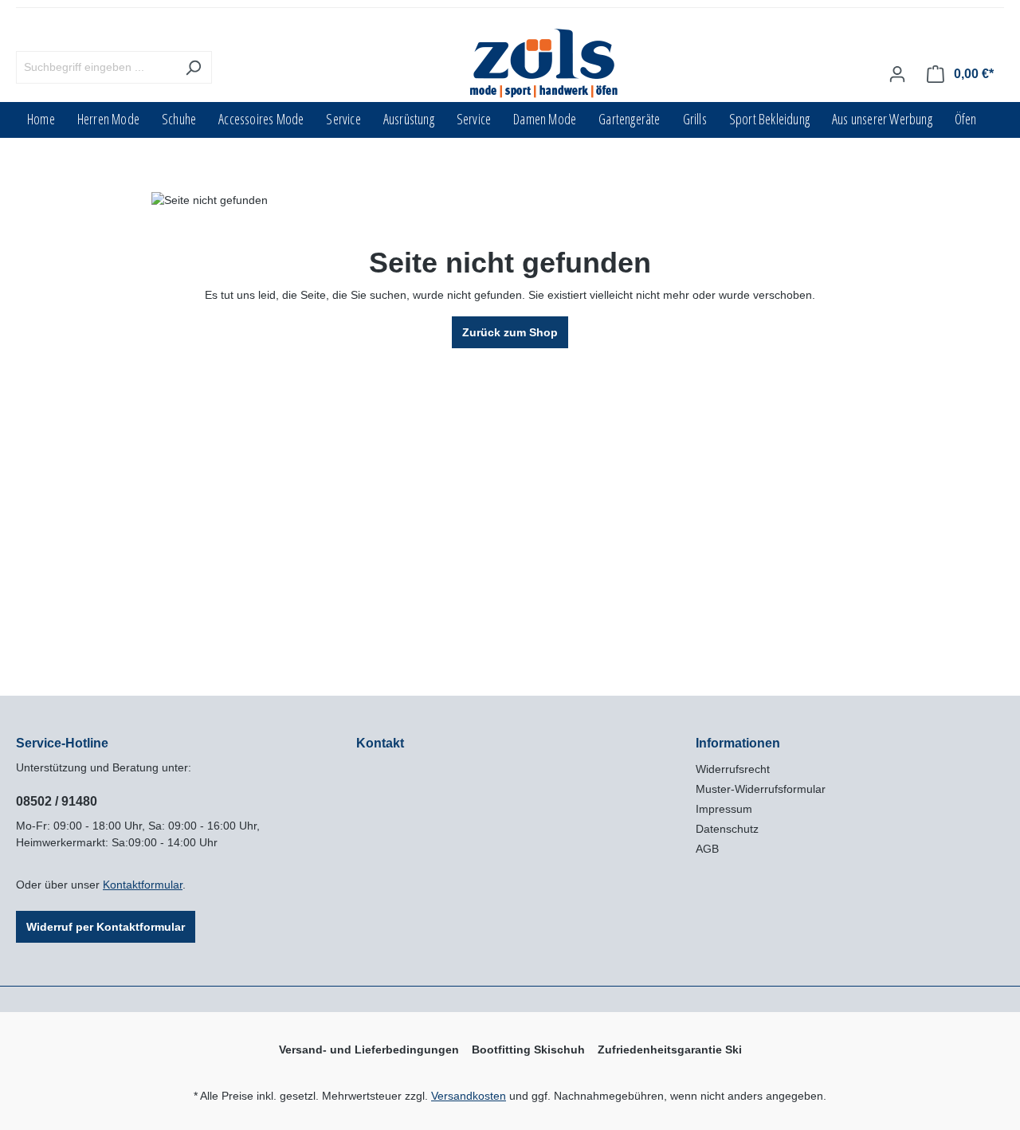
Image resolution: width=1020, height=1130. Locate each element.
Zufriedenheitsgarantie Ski (670, 1049)
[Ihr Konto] (897, 74)
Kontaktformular (142, 884)
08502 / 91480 (56, 801)
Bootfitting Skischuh (528, 1049)
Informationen (738, 743)
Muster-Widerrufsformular (761, 789)
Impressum (724, 808)
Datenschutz (727, 828)
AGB (707, 848)
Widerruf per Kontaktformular (105, 926)
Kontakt (380, 743)
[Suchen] (193, 67)
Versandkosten (468, 1095)
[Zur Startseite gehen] (545, 64)
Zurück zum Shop (510, 332)
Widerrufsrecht (733, 769)
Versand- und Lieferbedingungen (369, 1049)
